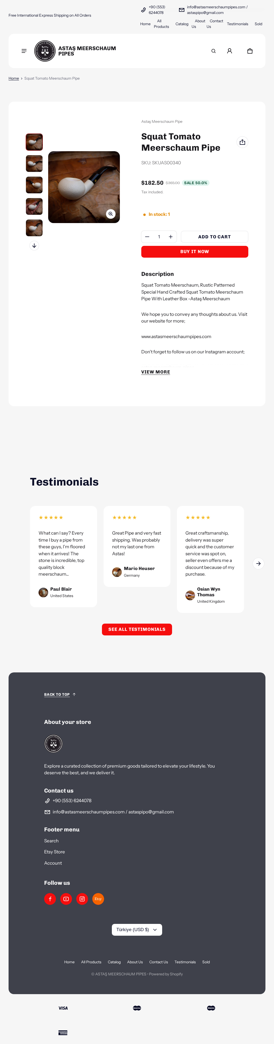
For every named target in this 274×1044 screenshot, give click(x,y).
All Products (91, 962)
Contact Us (158, 962)
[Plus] (171, 237)
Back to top (57, 694)
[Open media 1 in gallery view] (34, 142)
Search (51, 840)
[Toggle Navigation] (24, 51)
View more (155, 372)
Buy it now (195, 251)
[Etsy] (98, 899)
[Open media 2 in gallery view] (34, 163)
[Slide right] (34, 245)
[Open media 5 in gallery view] (34, 227)
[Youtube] (66, 899)
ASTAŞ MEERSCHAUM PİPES (120, 974)
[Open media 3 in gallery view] (34, 185)
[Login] (229, 51)
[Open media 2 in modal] (84, 187)
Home (145, 23)
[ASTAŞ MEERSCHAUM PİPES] (82, 51)
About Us (135, 962)
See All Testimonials (137, 629)
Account (53, 863)
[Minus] (147, 237)
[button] (213, 51)
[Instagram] (82, 899)
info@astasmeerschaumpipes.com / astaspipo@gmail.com (217, 10)
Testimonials (237, 23)
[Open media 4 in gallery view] (34, 206)
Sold (258, 23)
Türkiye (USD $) (132, 929)
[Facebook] (50, 899)
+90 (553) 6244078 (157, 10)
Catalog (182, 23)
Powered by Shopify (166, 974)
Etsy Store (54, 851)
